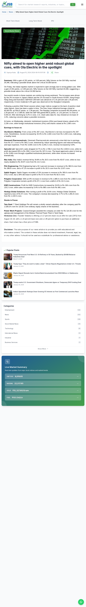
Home (4, 12)
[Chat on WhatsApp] (81, 602)
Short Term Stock (13, 21)
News (11, 12)
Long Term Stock (35, 21)
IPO (52, 21)
